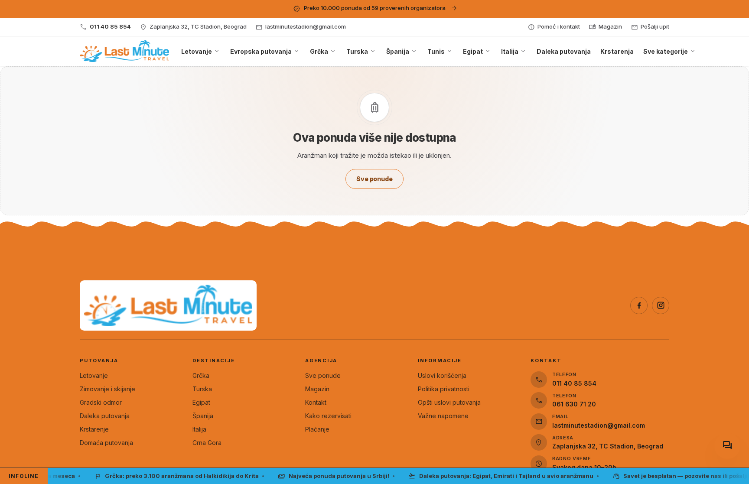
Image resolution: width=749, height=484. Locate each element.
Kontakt (315, 402)
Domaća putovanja (106, 442)
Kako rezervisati (328, 415)
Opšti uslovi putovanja (449, 402)
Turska (202, 389)
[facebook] (639, 305)
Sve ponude (323, 375)
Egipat (201, 402)
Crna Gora (206, 442)
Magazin (317, 389)
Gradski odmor (101, 402)
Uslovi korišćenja (442, 375)
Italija (199, 429)
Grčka (200, 375)
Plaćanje (317, 429)
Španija (202, 415)
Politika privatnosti (443, 389)
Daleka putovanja (105, 415)
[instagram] (660, 305)
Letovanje (94, 375)
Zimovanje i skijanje (107, 389)
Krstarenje (94, 429)
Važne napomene (443, 415)
